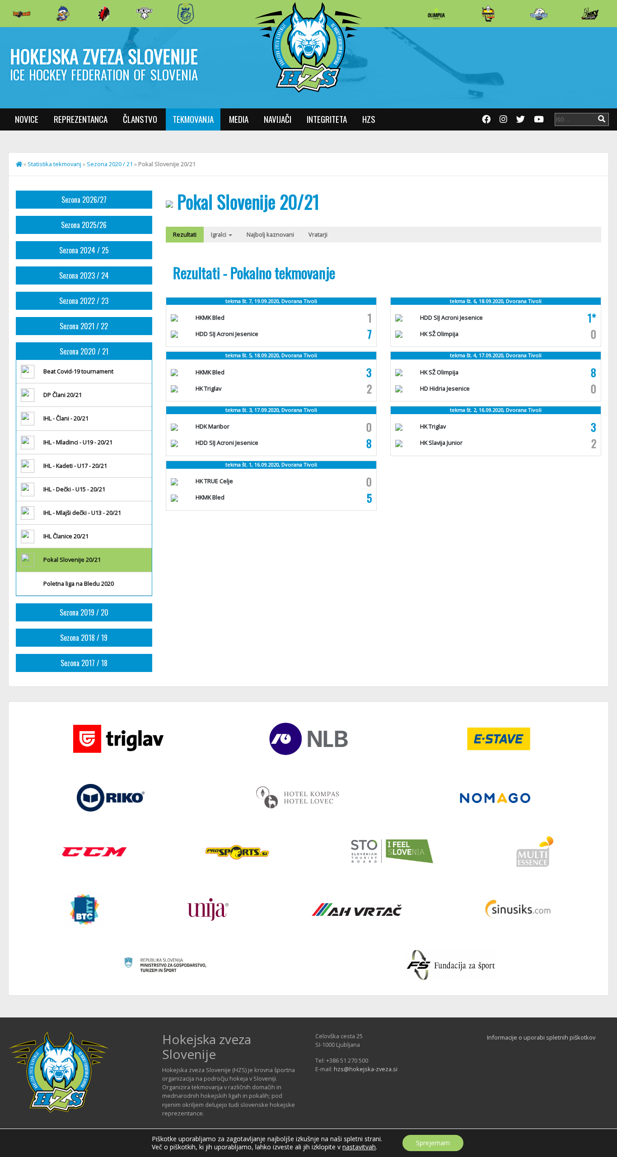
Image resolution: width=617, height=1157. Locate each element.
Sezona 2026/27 (84, 199)
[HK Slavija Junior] (488, 14)
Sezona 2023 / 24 (84, 275)
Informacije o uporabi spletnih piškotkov (541, 1037)
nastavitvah (359, 1147)
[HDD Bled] (22, 14)
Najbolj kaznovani (270, 234)
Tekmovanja (193, 119)
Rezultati (184, 234)
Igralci (219, 234)
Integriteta (327, 119)
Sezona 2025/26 (84, 224)
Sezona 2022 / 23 (83, 300)
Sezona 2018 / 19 (84, 637)
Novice (26, 119)
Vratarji (317, 234)
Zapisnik (279, 322)
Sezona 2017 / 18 (84, 663)
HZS (368, 119)
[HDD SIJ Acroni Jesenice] (104, 14)
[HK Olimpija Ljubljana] (436, 13)
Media (238, 119)
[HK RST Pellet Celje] (186, 13)
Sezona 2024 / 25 (84, 250)
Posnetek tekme (504, 389)
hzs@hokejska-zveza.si (365, 1069)
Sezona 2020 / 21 (110, 164)
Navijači (277, 119)
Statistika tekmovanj (54, 164)
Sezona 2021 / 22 (84, 326)
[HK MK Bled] (63, 14)
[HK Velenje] (590, 14)
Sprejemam (433, 1142)
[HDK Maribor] (145, 13)
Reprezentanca (81, 119)
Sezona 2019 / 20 (84, 612)
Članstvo (140, 119)
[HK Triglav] (539, 14)
